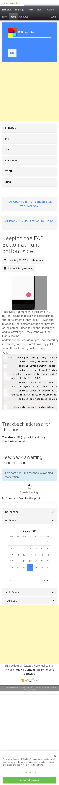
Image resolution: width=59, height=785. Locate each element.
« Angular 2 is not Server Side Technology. (29, 204)
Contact (23, 16)
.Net (38, 9)
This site (6, 9)
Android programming (20, 268)
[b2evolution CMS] (29, 680)
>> (48, 580)
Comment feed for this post (22, 498)
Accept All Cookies (29, 780)
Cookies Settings (12, 3)
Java (13, 16)
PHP (30, 9)
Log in (54, 16)
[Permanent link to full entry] (5, 260)
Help (40, 669)
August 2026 (29, 531)
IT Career (49, 9)
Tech (4, 16)
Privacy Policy (13, 669)
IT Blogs (19, 9)
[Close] (55, 756)
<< (11, 580)
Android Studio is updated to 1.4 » (29, 223)
